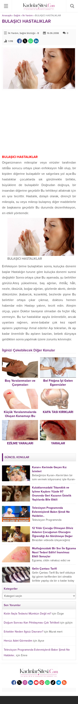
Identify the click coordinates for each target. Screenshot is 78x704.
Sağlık (17, 15)
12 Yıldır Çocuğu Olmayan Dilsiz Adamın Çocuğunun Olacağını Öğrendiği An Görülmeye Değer (52, 532)
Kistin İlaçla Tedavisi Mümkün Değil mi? (27, 613)
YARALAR (58, 443)
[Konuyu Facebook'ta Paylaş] (19, 41)
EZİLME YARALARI (20, 443)
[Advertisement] (39, 122)
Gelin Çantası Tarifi (44, 568)
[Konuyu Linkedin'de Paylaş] (36, 41)
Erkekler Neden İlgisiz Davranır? (23, 631)
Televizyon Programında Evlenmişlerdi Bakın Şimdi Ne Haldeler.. (51, 512)
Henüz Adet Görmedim (18, 640)
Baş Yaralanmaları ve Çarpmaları (20, 383)
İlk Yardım (27, 15)
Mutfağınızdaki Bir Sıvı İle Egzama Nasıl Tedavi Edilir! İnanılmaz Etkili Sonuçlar (54, 552)
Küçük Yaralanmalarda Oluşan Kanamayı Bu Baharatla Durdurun (20, 416)
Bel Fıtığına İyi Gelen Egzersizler (58, 383)
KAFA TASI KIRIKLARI (58, 412)
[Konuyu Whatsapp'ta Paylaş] (30, 41)
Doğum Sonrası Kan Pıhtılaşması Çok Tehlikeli (31, 622)
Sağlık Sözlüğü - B (29, 33)
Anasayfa (7, 15)
